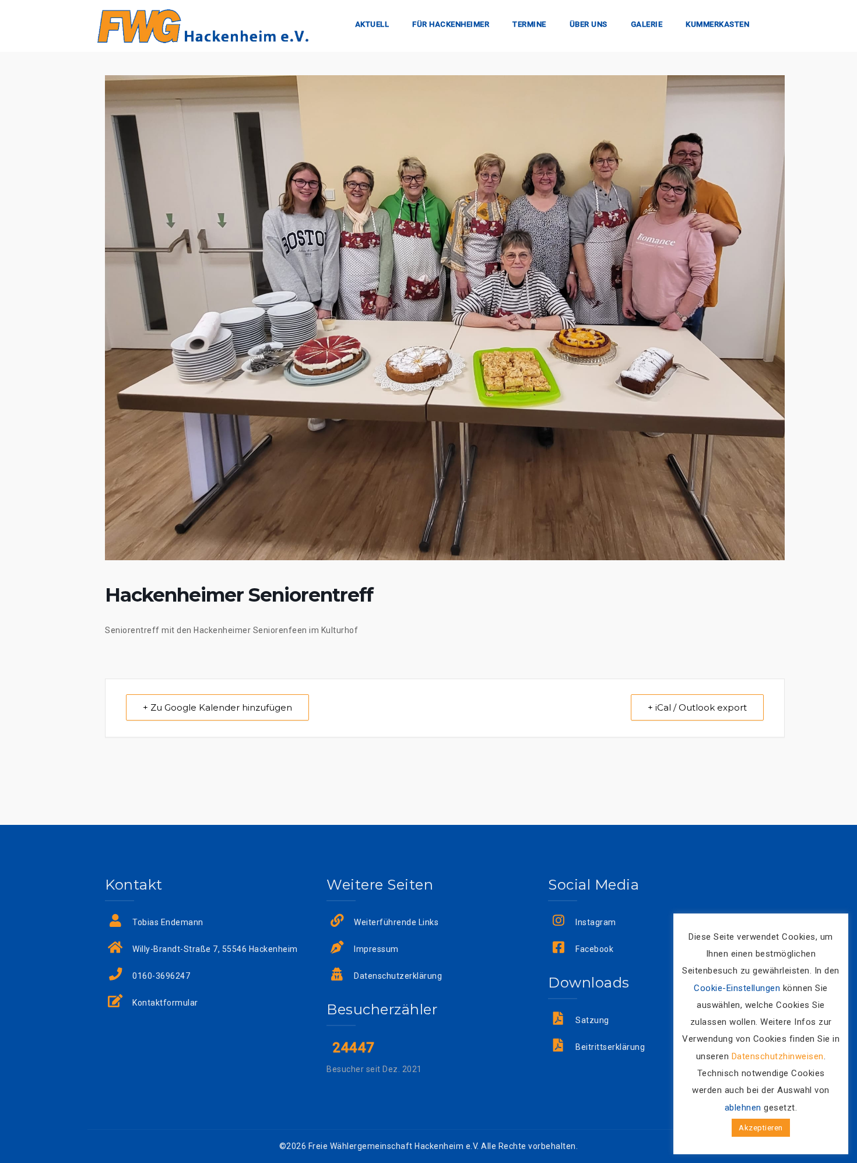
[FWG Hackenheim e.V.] (202, 25)
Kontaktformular (165, 1002)
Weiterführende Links (396, 922)
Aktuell (372, 24)
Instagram (595, 922)
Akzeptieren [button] (761, 1127)
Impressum (376, 949)
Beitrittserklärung (610, 1047)
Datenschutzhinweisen (778, 1056)
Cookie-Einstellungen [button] (737, 988)
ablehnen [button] (743, 1107)
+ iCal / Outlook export (697, 707)
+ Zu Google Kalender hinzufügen (217, 707)
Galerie (647, 24)
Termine (529, 24)
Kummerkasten (717, 24)
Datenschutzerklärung (398, 976)
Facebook (594, 949)
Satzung (592, 1020)
